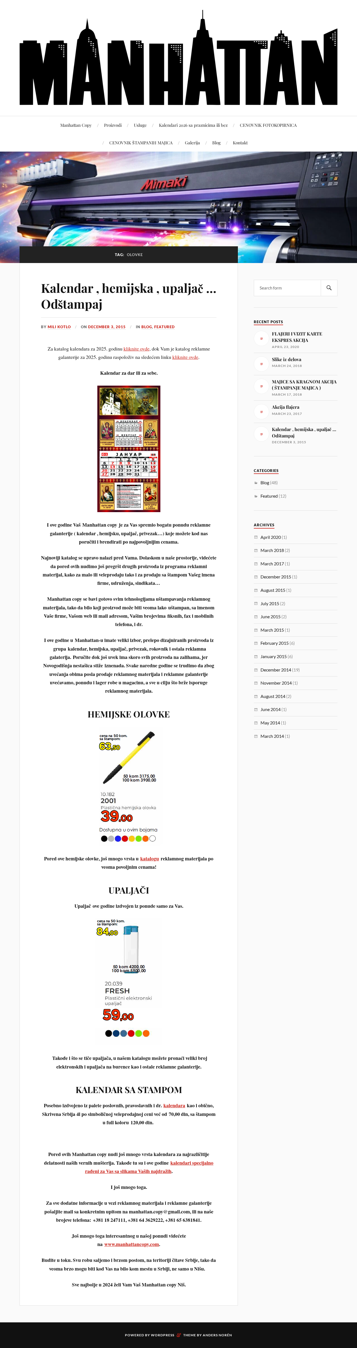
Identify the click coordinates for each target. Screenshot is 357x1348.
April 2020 (270, 537)
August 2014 (272, 696)
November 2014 (276, 682)
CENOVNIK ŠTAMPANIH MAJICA (141, 142)
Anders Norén (217, 1335)
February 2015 (274, 643)
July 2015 (269, 603)
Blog (216, 142)
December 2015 (275, 576)
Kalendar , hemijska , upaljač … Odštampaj (128, 295)
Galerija (192, 142)
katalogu (149, 858)
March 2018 (272, 550)
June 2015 (270, 616)
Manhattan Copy (76, 125)
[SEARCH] (329, 288)
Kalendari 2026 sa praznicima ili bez (193, 125)
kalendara (174, 1105)
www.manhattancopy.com (131, 1244)
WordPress (162, 1335)
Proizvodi (113, 125)
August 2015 (272, 590)
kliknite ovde (136, 348)
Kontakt (240, 142)
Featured (164, 327)
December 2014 (275, 669)
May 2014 (270, 722)
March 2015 (272, 629)
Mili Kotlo (59, 327)
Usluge (140, 125)
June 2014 (270, 709)
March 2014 (272, 736)
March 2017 (272, 563)
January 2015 (273, 656)
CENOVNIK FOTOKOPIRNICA (268, 125)
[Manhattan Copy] (178, 57)
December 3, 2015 (107, 327)
